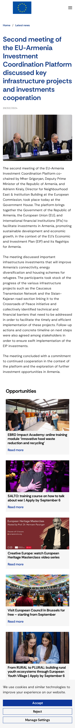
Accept (37, 703)
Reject (37, 711)
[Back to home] (22, 7)
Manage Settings (37, 720)
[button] (70, 7)
